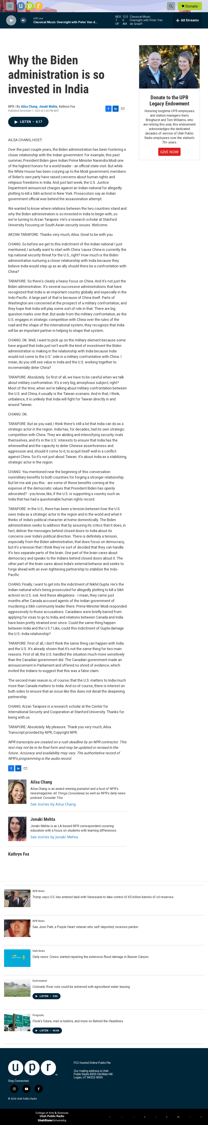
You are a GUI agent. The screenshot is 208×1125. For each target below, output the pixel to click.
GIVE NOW (169, 151)
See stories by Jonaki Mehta (54, 836)
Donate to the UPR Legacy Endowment (169, 100)
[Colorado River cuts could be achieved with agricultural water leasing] (17, 988)
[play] (11, 20)
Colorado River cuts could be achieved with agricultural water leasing (81, 987)
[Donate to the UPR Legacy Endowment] (169, 67)
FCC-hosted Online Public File (92, 1062)
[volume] (23, 20)
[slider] (29, 20)
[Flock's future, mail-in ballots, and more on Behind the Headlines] (17, 1022)
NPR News (38, 891)
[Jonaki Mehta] (17, 829)
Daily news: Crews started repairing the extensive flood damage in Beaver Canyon (90, 957)
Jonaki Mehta (48, 106)
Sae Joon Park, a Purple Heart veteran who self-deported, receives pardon (85, 927)
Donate (191, 6)
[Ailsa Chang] (17, 792)
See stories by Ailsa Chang (53, 804)
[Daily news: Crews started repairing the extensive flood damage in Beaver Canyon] (17, 958)
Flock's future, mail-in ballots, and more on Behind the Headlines (77, 1021)
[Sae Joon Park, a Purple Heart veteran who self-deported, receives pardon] (17, 928)
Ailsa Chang (29, 106)
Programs (38, 1015)
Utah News (38, 950)
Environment (39, 980)
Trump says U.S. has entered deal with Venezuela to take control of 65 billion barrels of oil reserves (102, 897)
